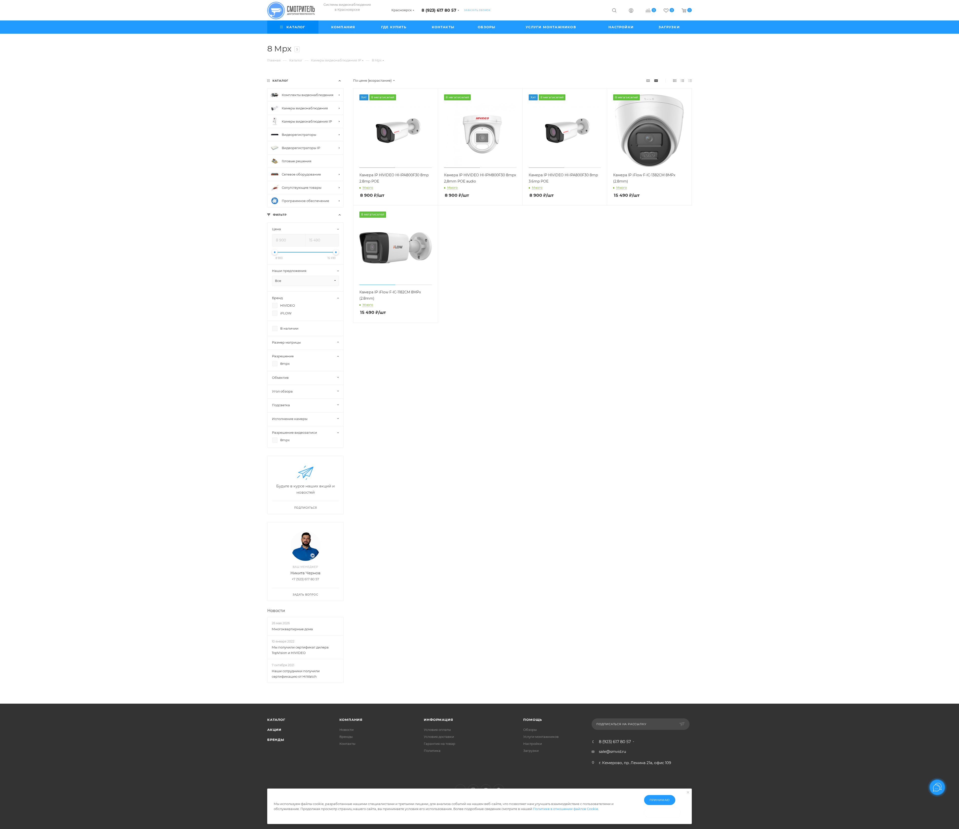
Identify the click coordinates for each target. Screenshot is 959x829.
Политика (432, 751)
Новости (276, 610)
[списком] (682, 80)
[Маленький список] (648, 80)
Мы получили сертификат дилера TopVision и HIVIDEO (300, 650)
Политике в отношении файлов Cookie (565, 809)
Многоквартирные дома (292, 629)
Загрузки (531, 751)
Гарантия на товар (439, 744)
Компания (351, 720)
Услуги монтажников (541, 737)
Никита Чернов (305, 573)
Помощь (532, 720)
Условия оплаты (437, 730)
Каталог (276, 720)
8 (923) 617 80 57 (439, 10)
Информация (438, 720)
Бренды (275, 740)
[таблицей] (690, 80)
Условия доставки (439, 737)
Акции (274, 730)
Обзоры (530, 730)
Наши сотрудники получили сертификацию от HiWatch (296, 674)
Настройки (532, 744)
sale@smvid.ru (612, 751)
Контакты (347, 744)
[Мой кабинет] (631, 11)
